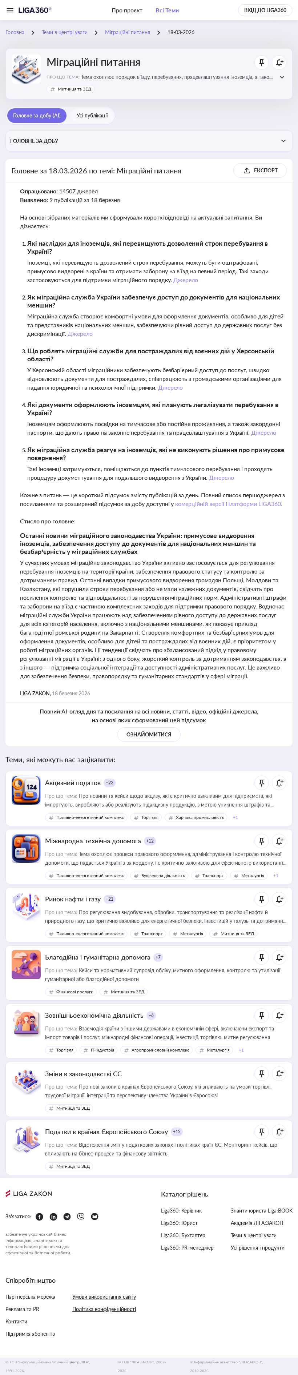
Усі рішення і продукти (258, 1248)
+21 (109, 899)
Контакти (16, 1321)
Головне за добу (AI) (37, 115)
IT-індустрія (102, 1050)
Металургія (252, 875)
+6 (151, 1015)
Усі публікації (92, 115)
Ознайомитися (149, 734)
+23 (109, 782)
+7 (158, 957)
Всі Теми (167, 10)
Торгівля (149, 817)
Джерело (185, 279)
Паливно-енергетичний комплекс (90, 817)
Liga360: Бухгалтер (183, 1235)
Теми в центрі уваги (254, 1235)
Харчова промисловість (200, 817)
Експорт (266, 170)
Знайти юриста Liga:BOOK (262, 1210)
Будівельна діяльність (163, 875)
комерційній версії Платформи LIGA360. (228, 503)
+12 (150, 841)
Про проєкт (127, 10)
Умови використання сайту (104, 1297)
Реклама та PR (22, 1309)
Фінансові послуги (74, 991)
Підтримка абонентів (30, 1334)
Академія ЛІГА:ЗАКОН (257, 1223)
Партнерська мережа (30, 1297)
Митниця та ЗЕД (74, 89)
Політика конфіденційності (104, 1309)
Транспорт (213, 875)
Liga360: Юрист (179, 1223)
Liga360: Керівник (181, 1210)
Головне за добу (34, 141)
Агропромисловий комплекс (160, 1050)
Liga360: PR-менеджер (187, 1248)
